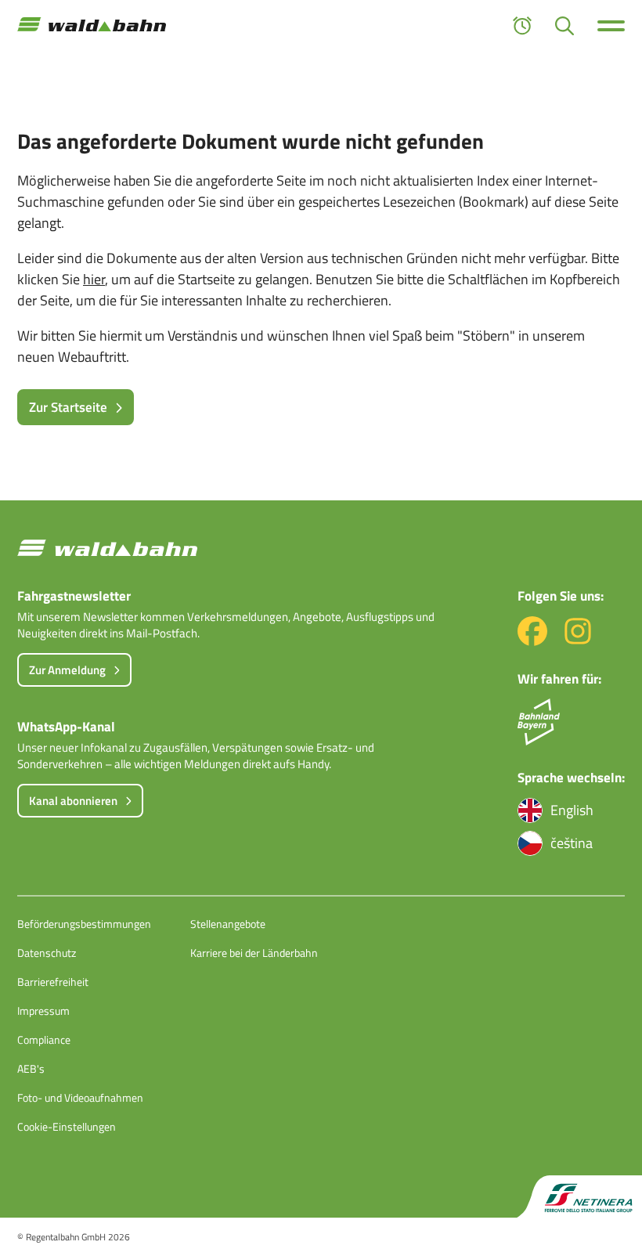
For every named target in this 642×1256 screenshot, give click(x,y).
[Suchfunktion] (564, 26)
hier (94, 279)
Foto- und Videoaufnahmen (80, 1097)
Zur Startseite (68, 407)
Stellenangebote (227, 923)
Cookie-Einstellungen (66, 1126)
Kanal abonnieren (73, 801)
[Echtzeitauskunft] (522, 26)
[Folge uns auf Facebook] (532, 640)
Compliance (43, 1039)
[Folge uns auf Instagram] (578, 640)
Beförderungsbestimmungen (84, 923)
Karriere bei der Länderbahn (254, 952)
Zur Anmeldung (67, 670)
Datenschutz (46, 952)
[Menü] (611, 26)
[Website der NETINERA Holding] (579, 1196)
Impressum (43, 1010)
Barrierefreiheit (52, 981)
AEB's (31, 1068)
